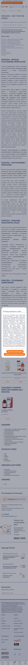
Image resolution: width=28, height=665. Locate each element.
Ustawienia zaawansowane (15, 351)
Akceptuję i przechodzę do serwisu (14, 354)
